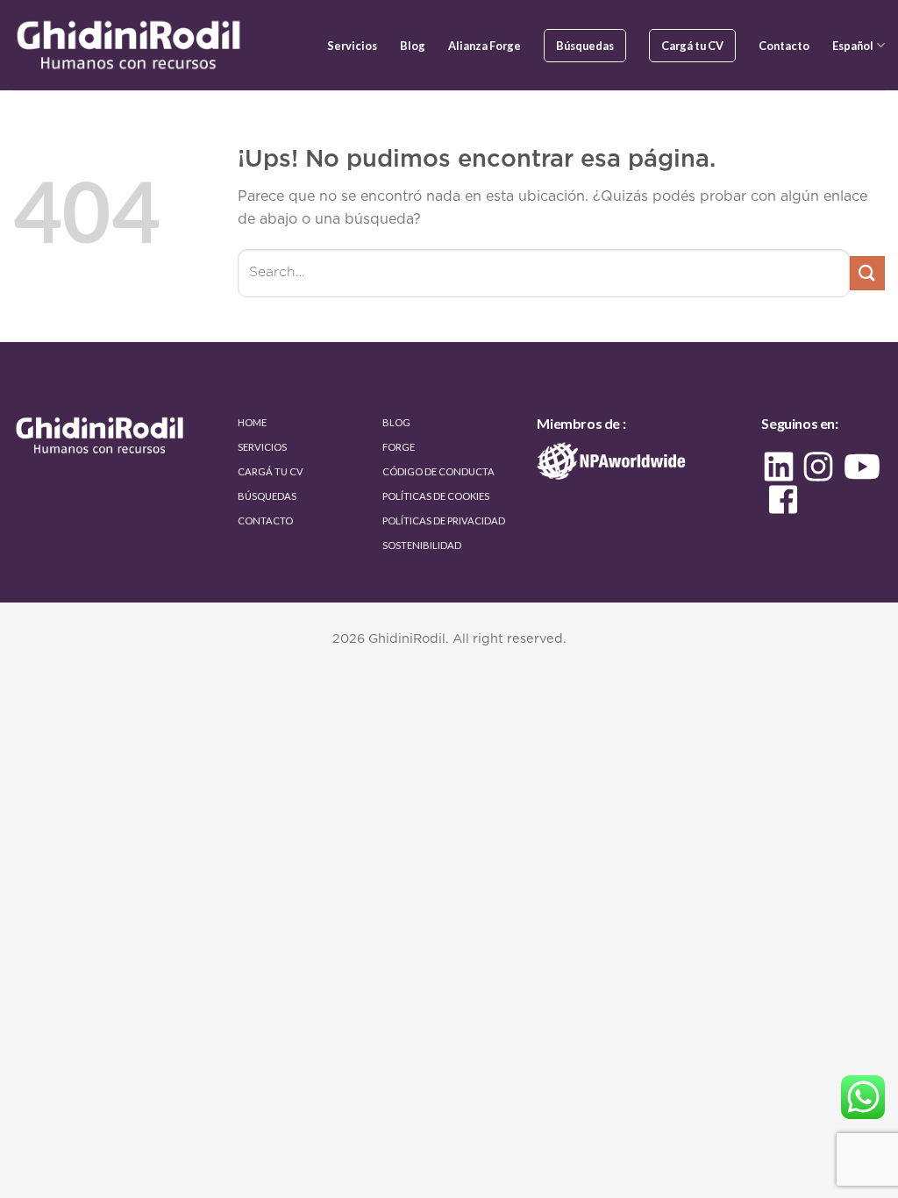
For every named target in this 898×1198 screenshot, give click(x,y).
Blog (412, 46)
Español (852, 46)
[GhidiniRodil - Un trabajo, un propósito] (130, 45)
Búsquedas (585, 46)
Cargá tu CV (692, 46)
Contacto (784, 46)
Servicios (352, 46)
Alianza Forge (484, 46)
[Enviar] (867, 273)
